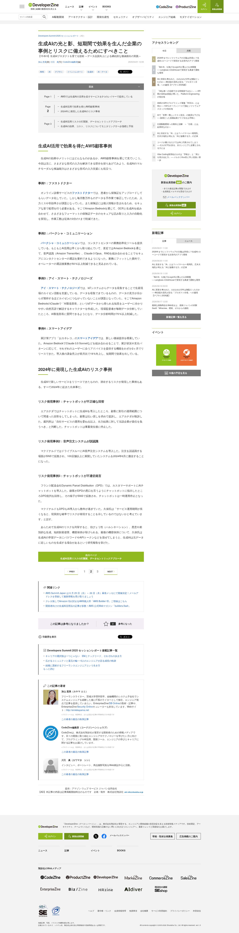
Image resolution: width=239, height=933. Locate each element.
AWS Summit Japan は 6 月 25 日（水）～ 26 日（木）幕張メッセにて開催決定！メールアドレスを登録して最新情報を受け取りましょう (92, 594)
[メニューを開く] (21, 6)
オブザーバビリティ (143, 17)
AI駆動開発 (58, 17)
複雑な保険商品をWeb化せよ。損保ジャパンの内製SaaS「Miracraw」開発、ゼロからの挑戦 (174, 306)
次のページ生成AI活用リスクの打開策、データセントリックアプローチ (91, 556)
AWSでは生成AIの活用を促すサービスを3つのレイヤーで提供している (97, 96)
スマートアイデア (87, 338)
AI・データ (102, 71)
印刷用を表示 (49, 636)
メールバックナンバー (178, 197)
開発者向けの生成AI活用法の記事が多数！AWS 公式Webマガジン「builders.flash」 (88, 605)
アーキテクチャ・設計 (80, 17)
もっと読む (49, 668)
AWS (42, 71)
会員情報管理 (120, 910)
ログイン (178, 213)
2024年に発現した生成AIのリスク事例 (80, 111)
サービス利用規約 (159, 910)
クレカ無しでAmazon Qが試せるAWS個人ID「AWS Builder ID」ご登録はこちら (86, 601)
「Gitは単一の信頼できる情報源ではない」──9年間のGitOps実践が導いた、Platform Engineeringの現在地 (179, 93)
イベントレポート (75, 71)
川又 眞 (55, 61)
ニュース (69, 6)
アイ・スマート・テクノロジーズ (60, 288)
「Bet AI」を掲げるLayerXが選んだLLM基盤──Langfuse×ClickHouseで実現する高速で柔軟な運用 (178, 69)
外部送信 (197, 910)
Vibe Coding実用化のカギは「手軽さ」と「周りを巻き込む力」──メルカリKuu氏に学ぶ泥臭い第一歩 (179, 157)
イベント (93, 6)
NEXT (110, 571)
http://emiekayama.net (77, 710)
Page (48, 96)
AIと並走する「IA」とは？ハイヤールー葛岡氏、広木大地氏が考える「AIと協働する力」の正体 (178, 134)
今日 (164, 50)
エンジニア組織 (166, 17)
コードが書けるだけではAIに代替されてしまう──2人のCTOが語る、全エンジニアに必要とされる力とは (178, 145)
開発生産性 (103, 17)
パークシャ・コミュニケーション (60, 243)
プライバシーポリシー (180, 910)
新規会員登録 (177, 205)
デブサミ (59, 71)
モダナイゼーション (191, 17)
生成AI (90, 71)
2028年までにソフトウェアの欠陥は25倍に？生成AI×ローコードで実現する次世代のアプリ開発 (178, 59)
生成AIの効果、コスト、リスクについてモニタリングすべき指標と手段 (97, 126)
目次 (91, 86)
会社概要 (144, 910)
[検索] (44, 17)
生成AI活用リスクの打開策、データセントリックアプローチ (91, 121)
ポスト (126, 71)
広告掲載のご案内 (188, 836)
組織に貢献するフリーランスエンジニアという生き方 (73, 665)
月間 (189, 50)
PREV (72, 571)
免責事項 (133, 910)
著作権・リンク (104, 910)
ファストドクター (82, 193)
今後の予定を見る (178, 372)
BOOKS (106, 6)
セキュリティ (120, 17)
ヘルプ (91, 910)
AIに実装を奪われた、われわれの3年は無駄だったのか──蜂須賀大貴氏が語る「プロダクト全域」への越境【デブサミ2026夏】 (178, 81)
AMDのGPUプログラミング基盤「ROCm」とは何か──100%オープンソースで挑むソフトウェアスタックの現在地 (178, 105)
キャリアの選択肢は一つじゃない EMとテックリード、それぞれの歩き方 (84, 656)
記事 (81, 6)
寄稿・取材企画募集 (162, 836)
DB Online (114, 703)
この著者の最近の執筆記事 (75, 719)
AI (49, 71)
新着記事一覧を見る (176, 316)
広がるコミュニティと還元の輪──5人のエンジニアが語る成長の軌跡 (81, 660)
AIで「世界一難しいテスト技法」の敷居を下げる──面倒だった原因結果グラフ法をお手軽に (178, 116)
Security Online (85, 706)
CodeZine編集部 (70, 61)
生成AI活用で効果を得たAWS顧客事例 (80, 106)
